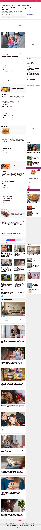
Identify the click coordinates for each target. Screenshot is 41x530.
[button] (24, 14)
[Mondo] (7, 523)
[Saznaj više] (39, 142)
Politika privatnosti (26, 525)
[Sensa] (23, 523)
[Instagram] (19, 527)
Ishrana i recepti (4, 233)
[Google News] (23, 527)
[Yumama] (3, 1)
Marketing (31, 525)
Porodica (7, 5)
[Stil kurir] (31, 523)
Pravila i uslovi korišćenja (13, 525)
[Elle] (26, 523)
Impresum (8, 525)
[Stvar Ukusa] (16, 523)
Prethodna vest (6, 230)
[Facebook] (17, 527)
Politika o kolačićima (21, 525)
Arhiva (33, 525)
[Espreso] (13, 523)
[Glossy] (34, 523)
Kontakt (17, 525)
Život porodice (11, 5)
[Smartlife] (29, 523)
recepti (8, 233)
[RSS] (21, 527)
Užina (11, 233)
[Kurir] (11, 523)
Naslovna (3, 5)
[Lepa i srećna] (20, 523)
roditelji (14, 233)
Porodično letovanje (20, 233)
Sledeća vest (20, 230)
